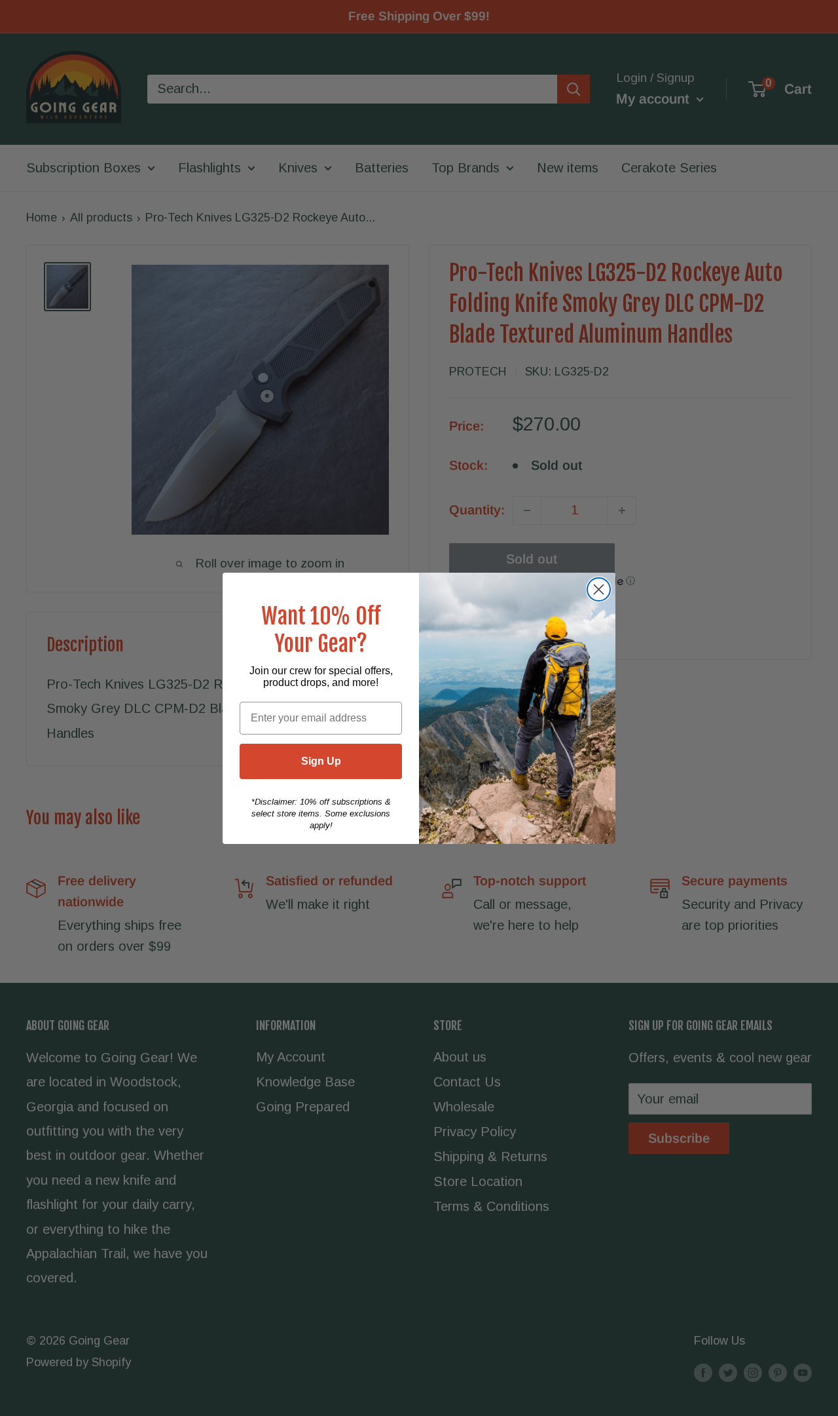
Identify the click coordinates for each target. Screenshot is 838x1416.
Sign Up (321, 761)
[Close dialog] (598, 589)
